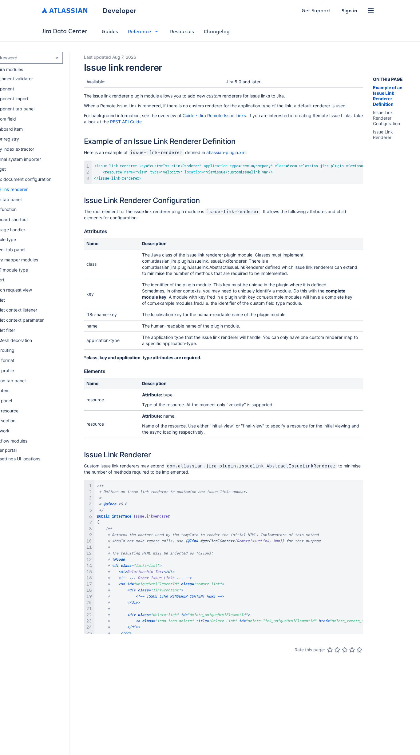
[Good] (352, 650)
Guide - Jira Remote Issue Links (214, 115)
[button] (370, 10)
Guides (110, 31)
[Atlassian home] (65, 10)
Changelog (217, 31)
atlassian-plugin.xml (226, 152)
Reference (139, 31)
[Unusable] (330, 650)
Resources (182, 31)
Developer (119, 10)
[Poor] (337, 650)
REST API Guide (126, 121)
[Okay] (344, 650)
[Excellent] (359, 650)
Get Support (316, 10)
